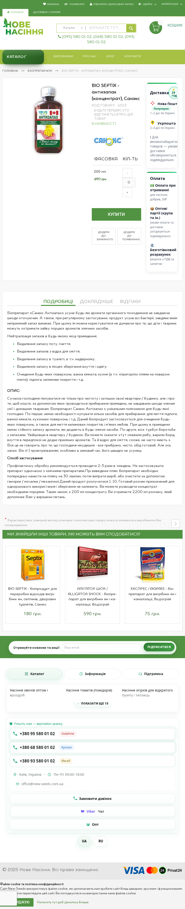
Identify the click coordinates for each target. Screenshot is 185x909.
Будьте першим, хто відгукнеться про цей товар (113, 114)
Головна (17, 12)
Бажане (53, 4)
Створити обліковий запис (113, 4)
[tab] (58, 301)
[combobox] (96, 28)
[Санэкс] (109, 141)
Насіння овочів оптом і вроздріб (29, 693)
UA (84, 841)
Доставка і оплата (46, 12)
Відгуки (130, 301)
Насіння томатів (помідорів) (89, 690)
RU (101, 841)
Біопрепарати (40, 71)
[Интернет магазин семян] (27, 27)
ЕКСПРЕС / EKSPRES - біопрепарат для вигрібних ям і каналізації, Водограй (152, 594)
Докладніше (96, 301)
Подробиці (58, 301)
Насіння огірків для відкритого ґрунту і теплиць (147, 693)
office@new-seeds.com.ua (42, 784)
